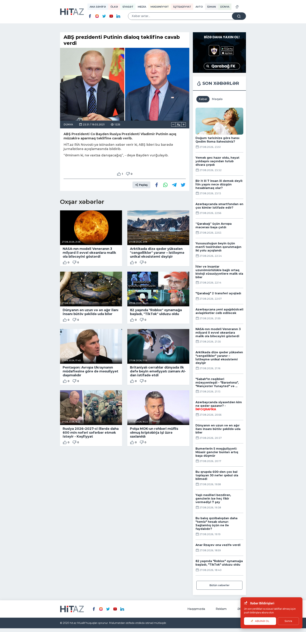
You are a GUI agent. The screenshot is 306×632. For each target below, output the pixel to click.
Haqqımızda (196, 609)
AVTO (199, 6)
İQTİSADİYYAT (182, 6)
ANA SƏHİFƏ (98, 6)
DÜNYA (224, 6)
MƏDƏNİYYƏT (160, 6)
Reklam (221, 609)
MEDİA (142, 6)
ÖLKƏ (114, 6)
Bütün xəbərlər (219, 585)
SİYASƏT (127, 6)
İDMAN (211, 6)
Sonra (288, 621)
